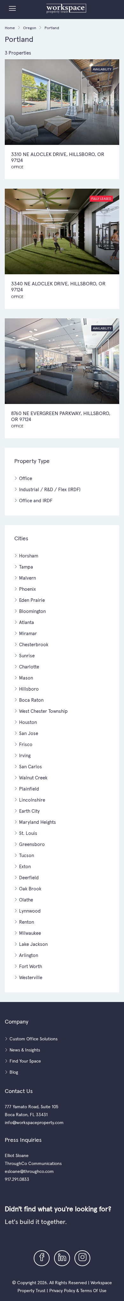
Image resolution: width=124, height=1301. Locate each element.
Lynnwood (30, 911)
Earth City (29, 811)
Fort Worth (30, 966)
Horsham (28, 556)
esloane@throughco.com (29, 1171)
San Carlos (30, 767)
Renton (26, 922)
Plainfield (29, 789)
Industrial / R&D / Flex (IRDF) (49, 489)
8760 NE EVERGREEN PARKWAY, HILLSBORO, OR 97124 (60, 416)
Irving (25, 755)
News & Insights (25, 1050)
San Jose (28, 733)
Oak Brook (30, 889)
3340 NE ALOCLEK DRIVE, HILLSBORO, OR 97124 (58, 286)
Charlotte (29, 667)
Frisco (25, 744)
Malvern (27, 578)
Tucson (26, 855)
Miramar (28, 633)
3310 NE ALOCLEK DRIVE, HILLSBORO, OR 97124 (57, 157)
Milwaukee (30, 933)
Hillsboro (29, 689)
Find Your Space (25, 1061)
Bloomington (32, 611)
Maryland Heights (37, 822)
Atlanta (26, 622)
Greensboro (32, 844)
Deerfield (29, 878)
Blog (14, 1072)
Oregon (29, 27)
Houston (28, 722)
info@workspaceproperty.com (34, 1122)
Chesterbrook (33, 644)
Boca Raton (31, 700)
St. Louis (28, 833)
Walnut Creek (33, 778)
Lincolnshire (32, 800)
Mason (26, 678)
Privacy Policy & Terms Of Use (78, 1290)
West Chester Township (43, 711)
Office (25, 478)
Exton (25, 866)
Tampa (26, 567)
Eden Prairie (32, 600)
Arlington (28, 955)
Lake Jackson (33, 944)
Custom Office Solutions (34, 1039)
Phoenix (27, 589)
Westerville (30, 977)
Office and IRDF (35, 501)
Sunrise (27, 656)
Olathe (26, 900)
